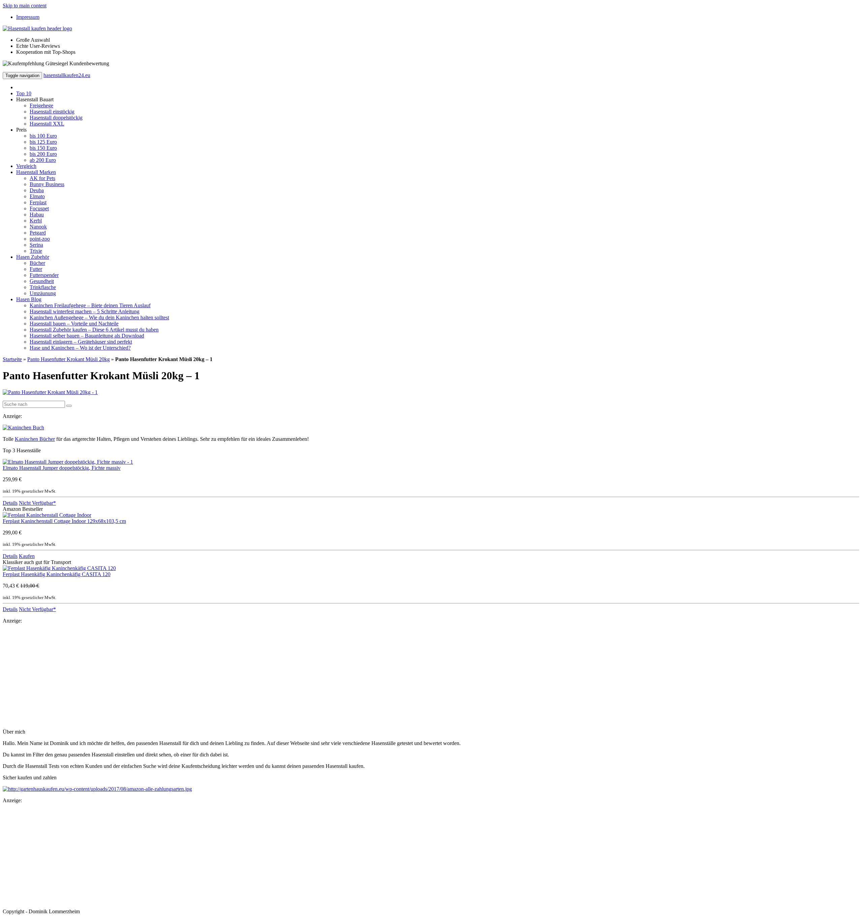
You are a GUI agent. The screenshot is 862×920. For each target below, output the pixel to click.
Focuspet (39, 208)
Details (10, 503)
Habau (37, 214)
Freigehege (41, 105)
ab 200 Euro (43, 160)
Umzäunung (43, 293)
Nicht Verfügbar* (37, 503)
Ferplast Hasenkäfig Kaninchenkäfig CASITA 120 (56, 574)
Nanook (38, 226)
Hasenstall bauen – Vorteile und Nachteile (74, 323)
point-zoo (40, 239)
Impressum (27, 17)
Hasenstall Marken (36, 172)
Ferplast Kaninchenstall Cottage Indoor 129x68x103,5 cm (64, 521)
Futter (36, 269)
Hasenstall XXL (47, 124)
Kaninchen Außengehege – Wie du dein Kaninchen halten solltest (99, 317)
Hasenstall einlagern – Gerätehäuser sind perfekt (81, 342)
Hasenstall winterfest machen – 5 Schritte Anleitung (84, 311)
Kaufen (27, 556)
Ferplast (38, 202)
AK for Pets (42, 178)
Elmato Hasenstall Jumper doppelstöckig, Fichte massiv (62, 468)
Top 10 (23, 93)
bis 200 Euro (43, 154)
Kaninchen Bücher (35, 439)
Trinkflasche (43, 287)
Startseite (12, 359)
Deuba (37, 190)
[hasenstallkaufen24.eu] (37, 28)
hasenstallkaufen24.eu (66, 75)
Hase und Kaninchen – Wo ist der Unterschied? (80, 348)
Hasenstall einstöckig (52, 111)
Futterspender (44, 275)
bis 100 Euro (43, 136)
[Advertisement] (205, 676)
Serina (36, 245)
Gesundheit (42, 281)
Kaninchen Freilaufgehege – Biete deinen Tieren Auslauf (90, 305)
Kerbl (36, 220)
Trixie (36, 251)
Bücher (37, 263)
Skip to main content (24, 5)
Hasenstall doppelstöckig (56, 117)
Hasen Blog (28, 299)
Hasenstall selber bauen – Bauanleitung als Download (87, 336)
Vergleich (26, 166)
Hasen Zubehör (32, 257)
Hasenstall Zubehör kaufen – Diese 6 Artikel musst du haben (94, 329)
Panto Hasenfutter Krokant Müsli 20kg (68, 359)
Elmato (37, 196)
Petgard (38, 233)
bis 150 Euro (43, 148)
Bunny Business (47, 184)
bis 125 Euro (43, 142)
